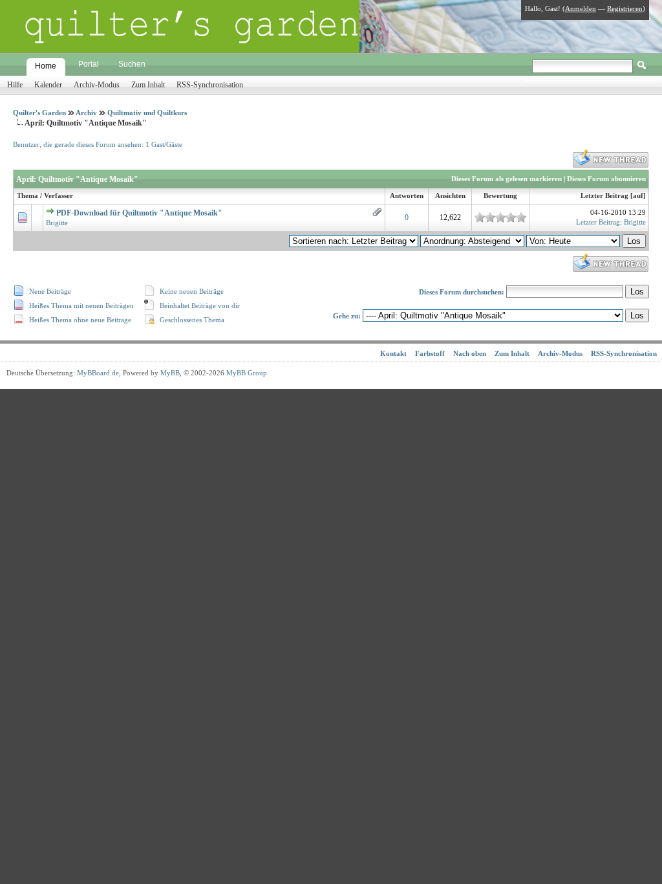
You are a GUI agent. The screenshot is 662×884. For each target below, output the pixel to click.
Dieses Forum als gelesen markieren (506, 178)
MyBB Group (246, 373)
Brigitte (57, 223)
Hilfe (15, 84)
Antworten (406, 195)
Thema (27, 195)
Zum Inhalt (148, 84)
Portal (88, 64)
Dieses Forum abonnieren (606, 178)
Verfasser (58, 195)
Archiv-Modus (97, 84)
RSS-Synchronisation (209, 84)
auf (638, 195)
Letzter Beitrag (604, 195)
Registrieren (625, 8)
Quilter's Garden (39, 112)
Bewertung (500, 195)
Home (45, 66)
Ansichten (450, 195)
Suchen (131, 64)
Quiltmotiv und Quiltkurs (147, 112)
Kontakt (393, 353)
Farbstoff (430, 353)
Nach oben (469, 353)
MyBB (170, 373)
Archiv (86, 112)
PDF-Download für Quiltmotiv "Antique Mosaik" (139, 212)
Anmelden (580, 8)
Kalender (48, 84)
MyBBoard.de (98, 373)
